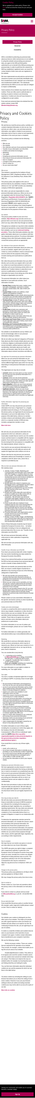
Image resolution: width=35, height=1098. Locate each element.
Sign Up (17, 1096)
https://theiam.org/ (12, 218)
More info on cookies (8, 990)
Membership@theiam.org (9, 105)
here (4, 7)
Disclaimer (17, 46)
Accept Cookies (17, 14)
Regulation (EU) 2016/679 (17, 197)
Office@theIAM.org (12, 657)
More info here (6, 425)
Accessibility (17, 50)
